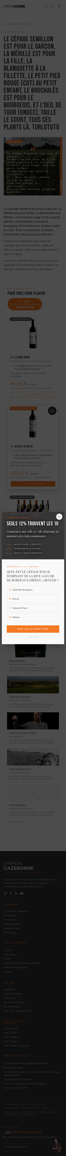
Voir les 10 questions (33, 629)
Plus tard (33, 637)
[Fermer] (59, 517)
